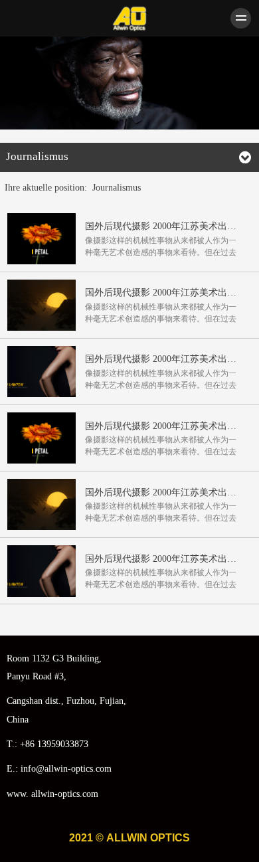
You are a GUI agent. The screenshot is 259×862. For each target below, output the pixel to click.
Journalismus (116, 188)
